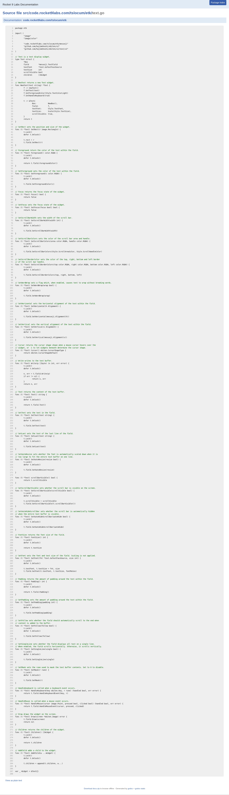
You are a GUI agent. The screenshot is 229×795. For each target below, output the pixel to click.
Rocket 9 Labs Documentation (20, 4)
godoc (130, 788)
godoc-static (140, 788)
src (26, 13)
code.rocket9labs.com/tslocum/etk (45, 20)
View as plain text (13, 780)
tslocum (77, 13)
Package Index (218, 2)
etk (88, 13)
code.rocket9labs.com (49, 13)
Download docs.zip (92, 788)
